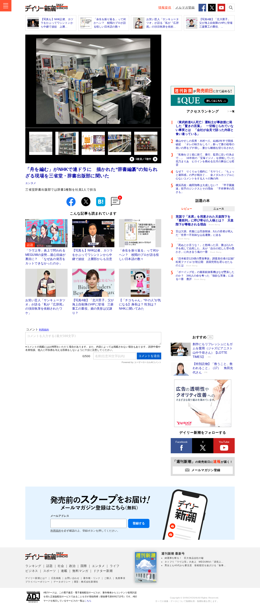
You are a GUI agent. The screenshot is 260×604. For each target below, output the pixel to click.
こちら (88, 600)
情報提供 (164, 7)
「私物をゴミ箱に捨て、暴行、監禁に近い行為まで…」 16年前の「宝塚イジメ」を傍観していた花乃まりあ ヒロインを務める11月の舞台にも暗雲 (205, 159)
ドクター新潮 (103, 570)
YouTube (224, 441)
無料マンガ (80, 570)
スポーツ (49, 570)
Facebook (181, 441)
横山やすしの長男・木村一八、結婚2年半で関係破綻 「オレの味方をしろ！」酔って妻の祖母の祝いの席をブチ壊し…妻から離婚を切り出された (205, 144)
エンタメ (30, 183)
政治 (72, 566)
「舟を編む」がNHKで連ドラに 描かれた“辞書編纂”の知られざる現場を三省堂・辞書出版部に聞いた (91, 172)
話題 (49, 566)
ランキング (33, 566)
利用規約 (55, 530)
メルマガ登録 (185, 7)
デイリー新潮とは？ (36, 578)
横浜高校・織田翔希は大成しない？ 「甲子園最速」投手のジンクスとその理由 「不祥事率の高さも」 (205, 188)
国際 (84, 566)
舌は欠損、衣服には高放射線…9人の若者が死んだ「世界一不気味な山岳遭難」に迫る (204, 234)
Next (155, 159)
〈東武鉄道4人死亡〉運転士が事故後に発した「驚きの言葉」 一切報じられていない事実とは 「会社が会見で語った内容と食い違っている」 (205, 128)
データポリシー (62, 581)
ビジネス (31, 570)
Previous (132, 159)
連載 (64, 570)
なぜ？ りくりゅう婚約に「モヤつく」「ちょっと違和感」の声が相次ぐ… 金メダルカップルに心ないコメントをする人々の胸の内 (205, 175)
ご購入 (107, 578)
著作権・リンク (91, 578)
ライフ (114, 566)
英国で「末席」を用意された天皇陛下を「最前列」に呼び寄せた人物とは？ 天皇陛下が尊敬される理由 (205, 220)
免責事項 (120, 578)
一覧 (232, 111)
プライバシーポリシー (37, 581)
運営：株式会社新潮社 (86, 581)
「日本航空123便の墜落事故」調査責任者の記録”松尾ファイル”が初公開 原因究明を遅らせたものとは (205, 262)
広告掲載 (56, 578)
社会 (61, 566)
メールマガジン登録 (205, 470)
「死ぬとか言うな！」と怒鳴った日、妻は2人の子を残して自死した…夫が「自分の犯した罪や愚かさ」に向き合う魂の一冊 (205, 248)
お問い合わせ (72, 578)
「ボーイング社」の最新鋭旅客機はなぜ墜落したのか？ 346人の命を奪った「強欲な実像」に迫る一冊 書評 (205, 275)
